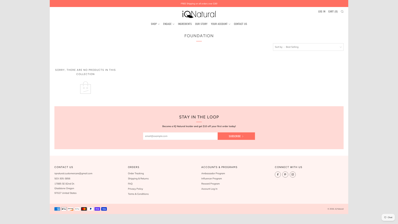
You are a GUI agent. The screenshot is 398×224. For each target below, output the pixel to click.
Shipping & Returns (138, 178)
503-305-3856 (62, 178)
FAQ (130, 183)
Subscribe (235, 136)
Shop (154, 24)
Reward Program (210, 183)
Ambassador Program (213, 173)
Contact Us (240, 24)
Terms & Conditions (138, 193)
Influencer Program (211, 178)
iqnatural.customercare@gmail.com (73, 173)
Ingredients (185, 24)
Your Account (219, 24)
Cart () (333, 11)
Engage (167, 24)
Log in (321, 11)
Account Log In (209, 188)
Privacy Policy (135, 188)
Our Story (201, 24)
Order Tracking (136, 173)
